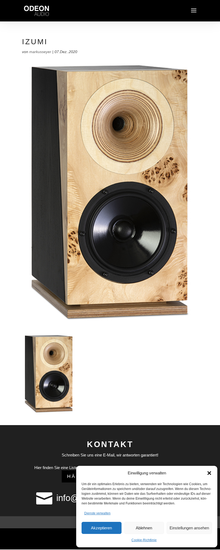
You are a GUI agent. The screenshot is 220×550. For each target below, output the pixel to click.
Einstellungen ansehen (189, 528)
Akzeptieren (101, 528)
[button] (209, 473)
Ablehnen (144, 528)
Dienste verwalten (97, 513)
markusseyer (40, 52)
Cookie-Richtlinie (144, 540)
